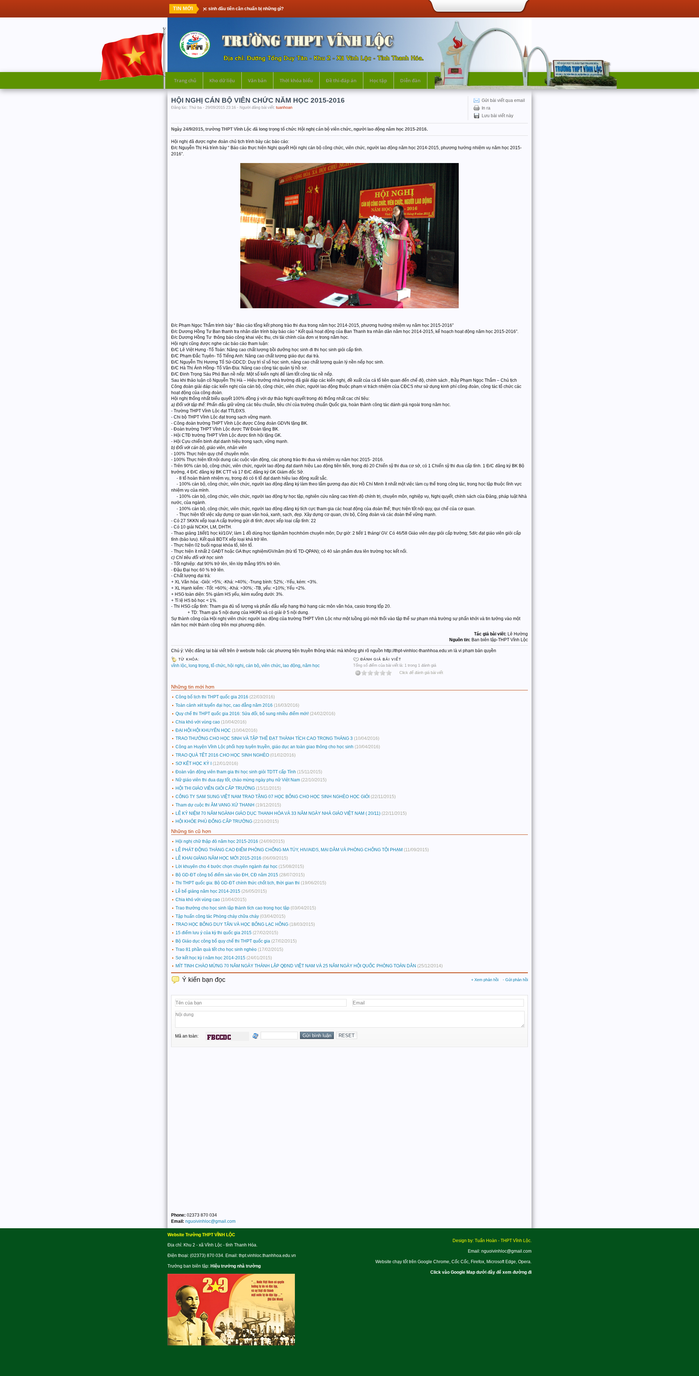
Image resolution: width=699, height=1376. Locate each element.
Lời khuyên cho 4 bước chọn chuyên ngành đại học (226, 866)
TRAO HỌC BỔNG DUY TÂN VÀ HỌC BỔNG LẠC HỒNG (231, 924)
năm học (311, 665)
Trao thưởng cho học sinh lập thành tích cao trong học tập (232, 908)
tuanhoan (284, 107)
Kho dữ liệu (222, 80)
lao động (291, 665)
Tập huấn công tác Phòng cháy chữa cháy (217, 916)
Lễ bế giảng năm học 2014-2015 (207, 891)
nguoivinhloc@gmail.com (210, 1221)
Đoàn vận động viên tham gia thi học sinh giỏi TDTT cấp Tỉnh (235, 771)
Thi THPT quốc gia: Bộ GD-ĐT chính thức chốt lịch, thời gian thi (237, 882)
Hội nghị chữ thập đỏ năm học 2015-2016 (216, 841)
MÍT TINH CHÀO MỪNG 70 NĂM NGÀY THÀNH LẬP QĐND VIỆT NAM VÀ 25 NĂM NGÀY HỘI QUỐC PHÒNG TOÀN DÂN (295, 965)
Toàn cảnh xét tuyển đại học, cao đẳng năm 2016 (224, 705)
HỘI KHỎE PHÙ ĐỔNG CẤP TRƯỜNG (213, 821)
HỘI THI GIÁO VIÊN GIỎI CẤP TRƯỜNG (215, 788)
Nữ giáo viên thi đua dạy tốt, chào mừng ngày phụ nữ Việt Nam (237, 779)
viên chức (271, 665)
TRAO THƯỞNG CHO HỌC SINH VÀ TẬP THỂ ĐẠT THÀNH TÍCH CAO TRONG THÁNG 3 (264, 738)
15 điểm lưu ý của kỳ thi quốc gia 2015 (213, 932)
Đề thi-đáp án (341, 80)
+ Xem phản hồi (484, 980)
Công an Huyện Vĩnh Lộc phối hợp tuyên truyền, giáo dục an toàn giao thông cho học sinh (264, 746)
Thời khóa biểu (296, 80)
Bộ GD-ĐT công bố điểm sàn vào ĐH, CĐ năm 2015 (226, 874)
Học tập (378, 80)
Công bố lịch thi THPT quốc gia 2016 (211, 696)
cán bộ (252, 665)
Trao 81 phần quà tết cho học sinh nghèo (216, 949)
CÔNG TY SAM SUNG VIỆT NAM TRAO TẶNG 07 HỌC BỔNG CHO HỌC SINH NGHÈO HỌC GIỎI (272, 796)
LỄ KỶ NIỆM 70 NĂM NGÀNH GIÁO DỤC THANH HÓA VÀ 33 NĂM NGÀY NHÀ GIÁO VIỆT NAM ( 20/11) (277, 813)
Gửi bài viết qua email (503, 100)
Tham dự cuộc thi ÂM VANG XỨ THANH (214, 805)
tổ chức (218, 665)
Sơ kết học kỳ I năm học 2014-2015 (210, 957)
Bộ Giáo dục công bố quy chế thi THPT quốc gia (222, 941)
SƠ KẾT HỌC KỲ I (193, 763)
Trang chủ (185, 80)
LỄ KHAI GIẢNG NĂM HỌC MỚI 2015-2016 (218, 858)
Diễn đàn (410, 80)
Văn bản (257, 80)
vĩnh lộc (178, 665)
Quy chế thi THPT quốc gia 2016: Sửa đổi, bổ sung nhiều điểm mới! (242, 713)
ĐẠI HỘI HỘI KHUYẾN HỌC (203, 730)
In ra (486, 108)
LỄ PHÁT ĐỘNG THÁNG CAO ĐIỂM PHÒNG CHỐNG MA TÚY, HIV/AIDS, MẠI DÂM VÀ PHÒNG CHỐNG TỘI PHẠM (289, 849)
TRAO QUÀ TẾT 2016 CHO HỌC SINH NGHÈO (222, 755)
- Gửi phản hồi (515, 980)
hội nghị (236, 665)
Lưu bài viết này (497, 115)
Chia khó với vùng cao (197, 722)
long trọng (199, 665)
